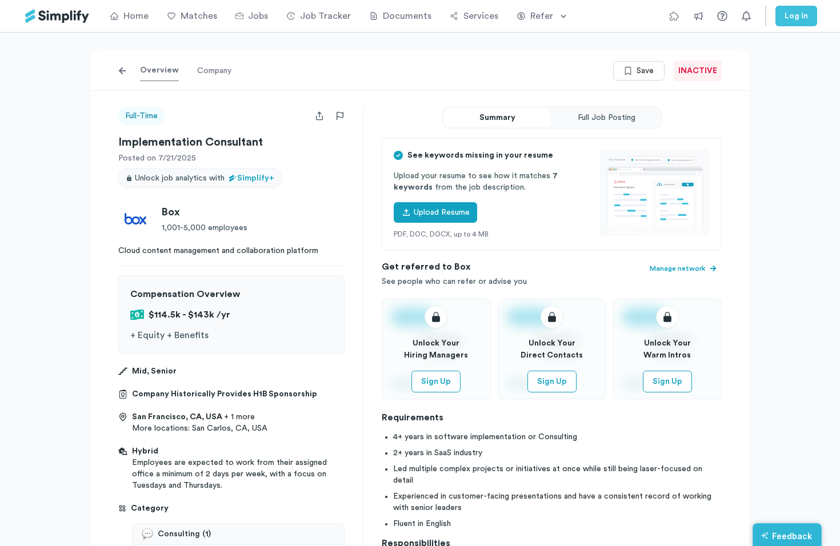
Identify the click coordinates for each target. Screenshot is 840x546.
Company (214, 71)
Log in (796, 16)
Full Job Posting (606, 118)
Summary (497, 118)
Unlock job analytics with (204, 178)
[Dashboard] (57, 16)
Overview (159, 70)
